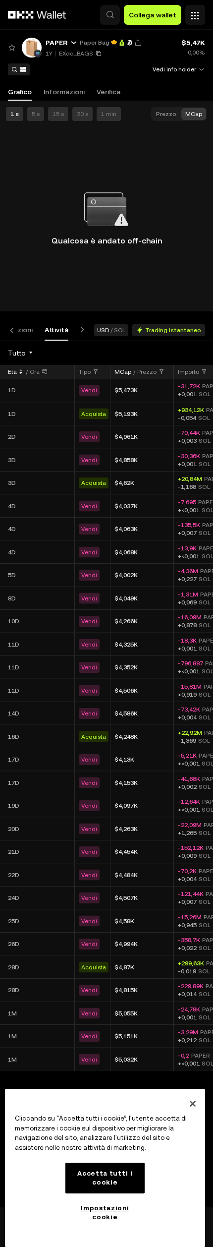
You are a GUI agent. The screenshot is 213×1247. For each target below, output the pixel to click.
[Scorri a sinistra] (14, 330)
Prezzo (147, 371)
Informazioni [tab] (64, 92)
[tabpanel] (106, 774)
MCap (122, 371)
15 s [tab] (58, 114)
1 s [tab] (14, 114)
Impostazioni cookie (105, 1212)
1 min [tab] (108, 114)
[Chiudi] (193, 1104)
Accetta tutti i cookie (104, 1178)
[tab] (56, 330)
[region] (105, 1168)
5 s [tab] (36, 114)
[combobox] (21, 353)
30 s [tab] (82, 114)
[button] (110, 15)
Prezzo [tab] (166, 114)
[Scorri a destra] (80, 330)
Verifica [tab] (108, 92)
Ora (35, 371)
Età (12, 371)
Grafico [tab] (20, 92)
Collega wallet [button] (152, 15)
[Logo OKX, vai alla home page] (37, 15)
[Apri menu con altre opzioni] (195, 12)
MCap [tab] (193, 114)
